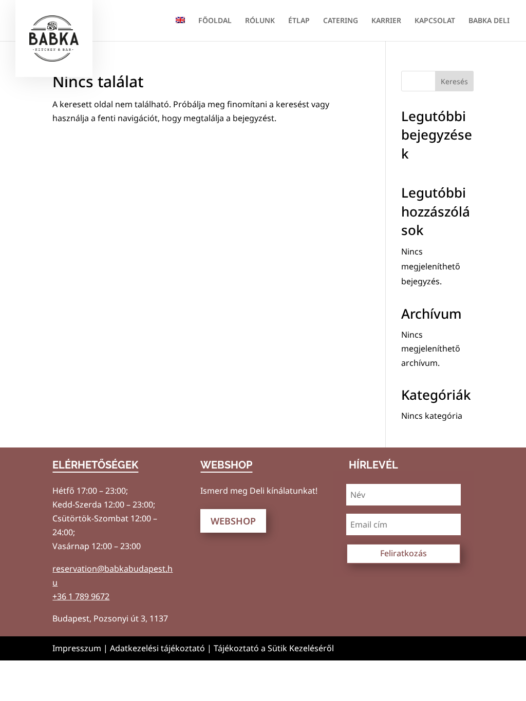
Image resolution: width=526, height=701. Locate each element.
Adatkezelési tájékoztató (157, 648)
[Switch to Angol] (180, 29)
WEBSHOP (233, 521)
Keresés (454, 81)
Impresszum (76, 648)
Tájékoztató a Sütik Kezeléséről (274, 648)
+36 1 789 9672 (80, 596)
